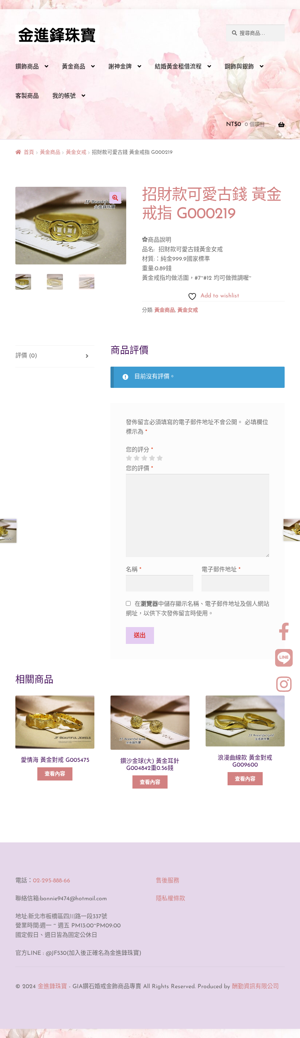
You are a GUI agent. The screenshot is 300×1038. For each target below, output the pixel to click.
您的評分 (139, 450)
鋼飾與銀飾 (239, 67)
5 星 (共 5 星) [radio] (159, 458)
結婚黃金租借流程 (178, 67)
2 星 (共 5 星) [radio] (136, 458)
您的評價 (139, 469)
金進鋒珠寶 (52, 987)
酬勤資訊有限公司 (255, 987)
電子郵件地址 (221, 570)
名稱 (133, 570)
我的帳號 (64, 96)
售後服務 (167, 881)
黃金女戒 (76, 152)
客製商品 (27, 96)
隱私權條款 (170, 899)
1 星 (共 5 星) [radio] (129, 458)
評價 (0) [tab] (26, 356)
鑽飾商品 (27, 67)
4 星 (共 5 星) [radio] (152, 458)
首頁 (29, 152)
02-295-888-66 (51, 881)
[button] (115, 198)
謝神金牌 (120, 67)
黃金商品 (73, 67)
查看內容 (55, 774)
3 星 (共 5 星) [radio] (144, 458)
